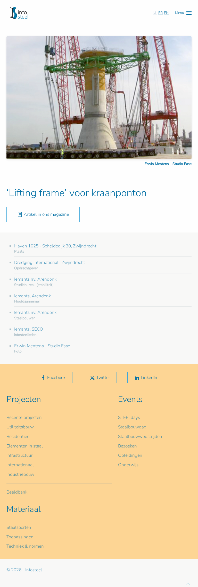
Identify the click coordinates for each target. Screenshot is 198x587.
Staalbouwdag (132, 427)
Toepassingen (20, 537)
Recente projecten (24, 417)
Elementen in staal (24, 446)
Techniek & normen (25, 546)
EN (166, 12)
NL (155, 12)
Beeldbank (16, 492)
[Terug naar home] (19, 13)
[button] (183, 12)
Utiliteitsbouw (20, 427)
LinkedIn (149, 378)
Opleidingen (130, 455)
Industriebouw (20, 474)
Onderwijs (128, 465)
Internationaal (20, 465)
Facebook (56, 378)
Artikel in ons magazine (46, 214)
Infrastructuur (19, 455)
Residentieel (18, 436)
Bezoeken (127, 446)
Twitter (103, 378)
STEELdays (129, 417)
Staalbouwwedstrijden (140, 436)
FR (160, 12)
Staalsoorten (18, 527)
